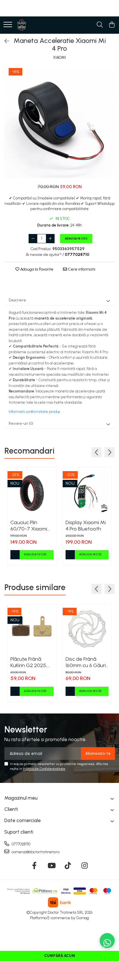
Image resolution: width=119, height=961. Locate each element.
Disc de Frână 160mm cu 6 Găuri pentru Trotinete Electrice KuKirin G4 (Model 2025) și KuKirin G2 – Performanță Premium (86, 662)
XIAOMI (59, 57)
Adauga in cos (76, 238)
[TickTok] (68, 866)
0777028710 (20, 844)
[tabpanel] (59, 122)
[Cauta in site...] (100, 25)
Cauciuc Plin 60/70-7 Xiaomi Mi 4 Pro (28, 525)
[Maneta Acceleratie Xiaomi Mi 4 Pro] (59, 122)
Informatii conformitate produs (34, 411)
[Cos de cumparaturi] (112, 25)
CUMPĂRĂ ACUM (59, 956)
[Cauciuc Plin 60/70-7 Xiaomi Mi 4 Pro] (31, 492)
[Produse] (8, 24)
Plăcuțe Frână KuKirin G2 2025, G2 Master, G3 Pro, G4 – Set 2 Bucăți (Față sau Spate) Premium (29, 662)
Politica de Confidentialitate (44, 769)
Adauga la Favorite (36, 269)
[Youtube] (51, 866)
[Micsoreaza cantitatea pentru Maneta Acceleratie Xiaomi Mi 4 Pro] (33, 238)
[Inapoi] (4, 41)
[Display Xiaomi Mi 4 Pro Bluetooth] (87, 492)
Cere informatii (81, 269)
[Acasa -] (21, 25)
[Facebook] (34, 866)
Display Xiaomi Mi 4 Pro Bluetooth (86, 525)
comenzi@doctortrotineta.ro (35, 852)
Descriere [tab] (17, 300)
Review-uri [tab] (21, 423)
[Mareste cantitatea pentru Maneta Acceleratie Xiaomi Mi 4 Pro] (50, 238)
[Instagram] (85, 866)
